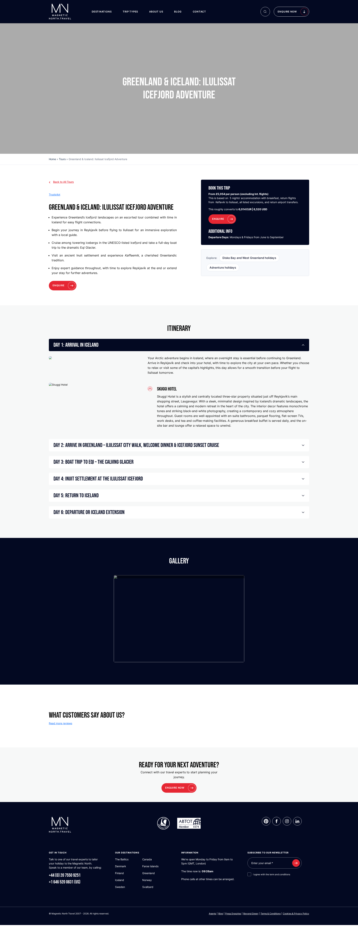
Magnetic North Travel (63, 913)
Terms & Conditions (270, 913)
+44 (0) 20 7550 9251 (65, 875)
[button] (179, 345)
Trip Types (130, 11)
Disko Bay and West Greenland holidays (249, 258)
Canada (147, 859)
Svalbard (147, 886)
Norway (147, 880)
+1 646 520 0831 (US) (64, 882)
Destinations (102, 11)
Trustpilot (54, 194)
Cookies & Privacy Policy (296, 913)
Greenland (148, 873)
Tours (62, 159)
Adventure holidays (223, 267)
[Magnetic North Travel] (60, 11)
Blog (177, 11)
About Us (156, 11)
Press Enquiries (233, 913)
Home (52, 159)
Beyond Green (250, 913)
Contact (199, 11)
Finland (119, 873)
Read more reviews (60, 723)
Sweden (120, 886)
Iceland (119, 880)
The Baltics (121, 859)
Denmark (120, 866)
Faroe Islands (150, 866)
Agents (212, 913)
